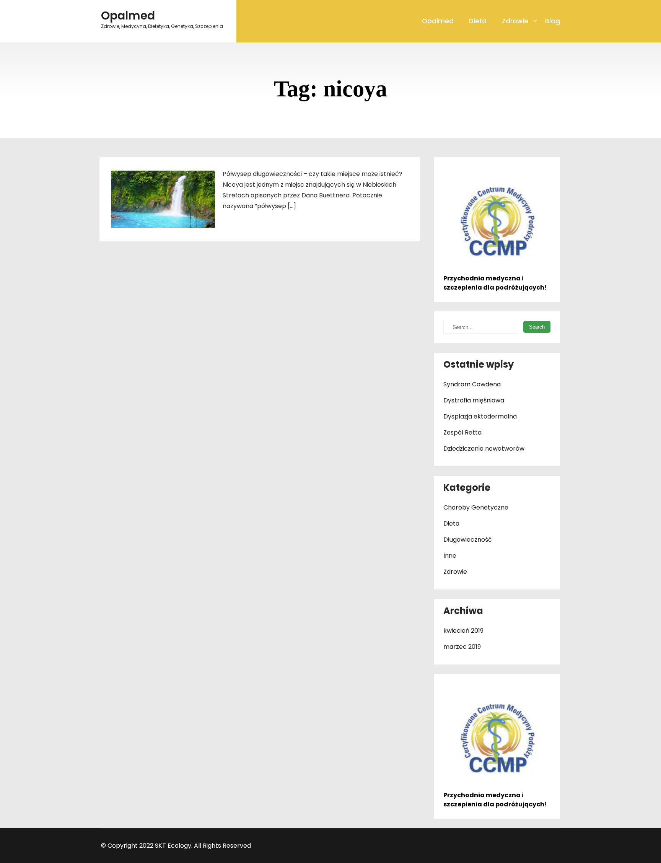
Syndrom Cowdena (472, 384)
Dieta (478, 21)
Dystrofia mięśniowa (473, 400)
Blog (552, 21)
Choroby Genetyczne (475, 507)
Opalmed (438, 21)
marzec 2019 (462, 646)
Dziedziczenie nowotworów (483, 448)
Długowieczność (467, 539)
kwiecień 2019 (463, 630)
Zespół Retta (462, 432)
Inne (449, 555)
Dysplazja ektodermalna (480, 416)
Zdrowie (515, 21)
